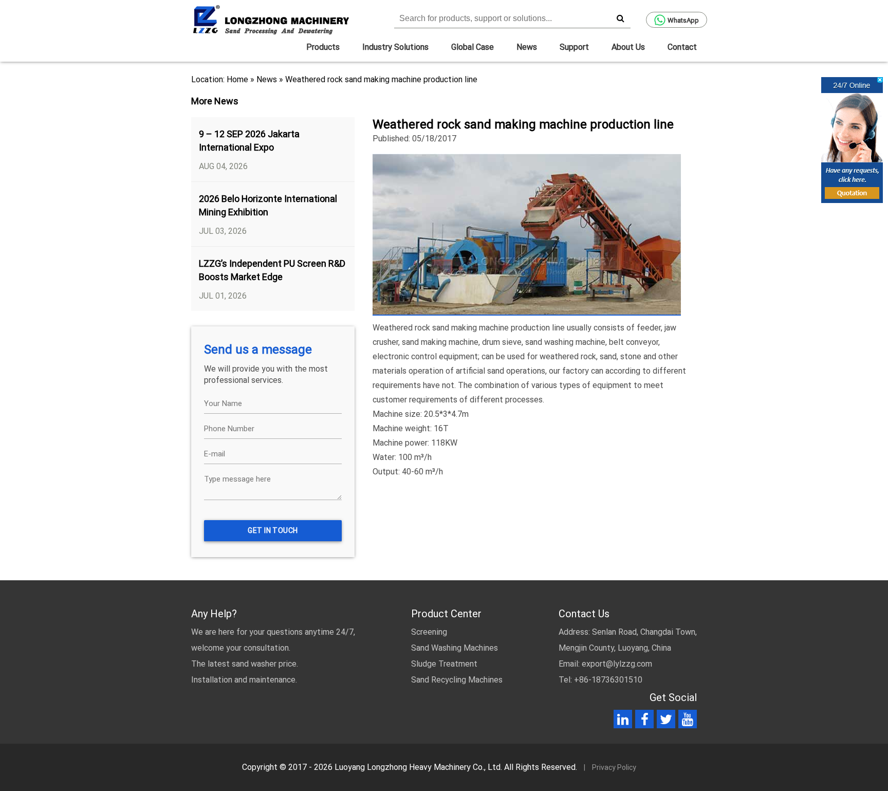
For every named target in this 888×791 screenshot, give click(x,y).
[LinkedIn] (623, 721)
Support (574, 47)
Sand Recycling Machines (457, 680)
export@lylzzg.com (617, 664)
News (526, 47)
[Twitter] (666, 721)
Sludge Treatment (444, 664)
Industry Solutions (395, 47)
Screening (429, 632)
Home (237, 79)
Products (323, 47)
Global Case (472, 47)
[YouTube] (687, 721)
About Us (628, 47)
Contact (682, 47)
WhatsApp (683, 20)
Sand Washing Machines (454, 648)
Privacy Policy (614, 767)
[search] (620, 18)
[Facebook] (645, 721)
